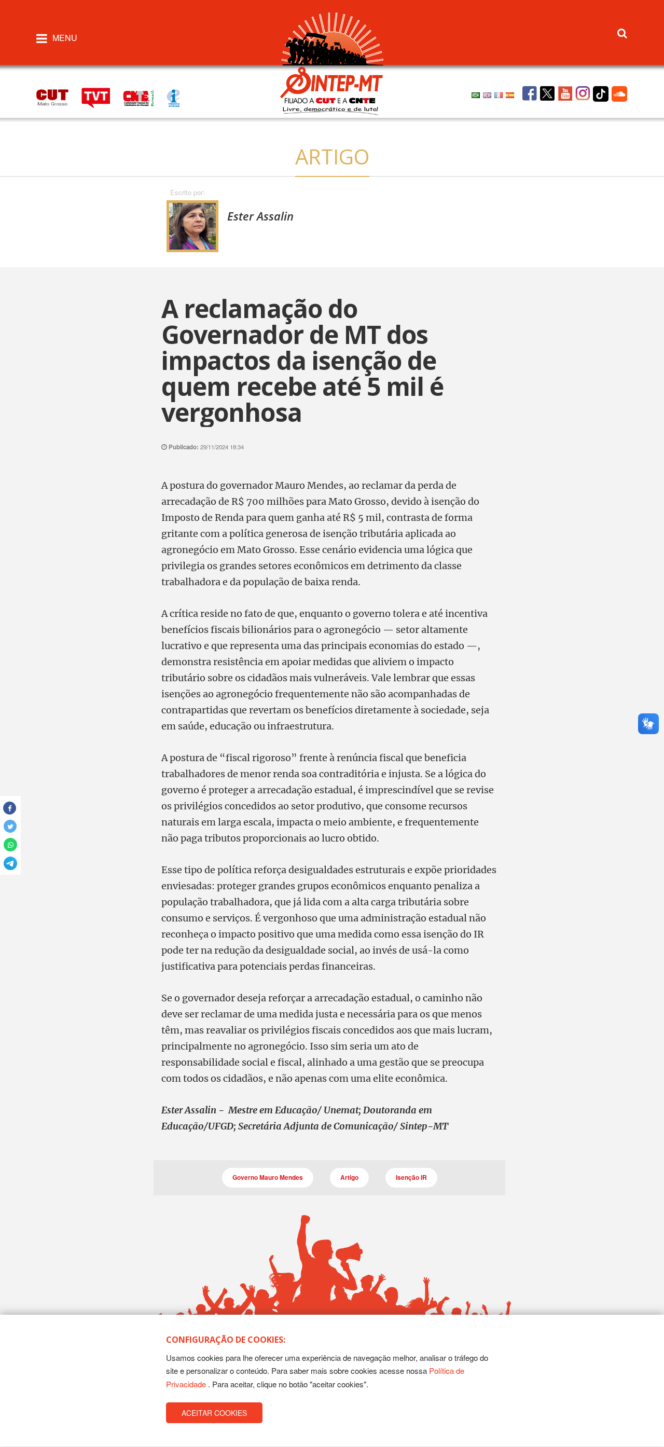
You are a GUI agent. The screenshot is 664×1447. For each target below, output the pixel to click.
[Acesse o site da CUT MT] (57, 96)
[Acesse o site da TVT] (102, 96)
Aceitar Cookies (214, 1413)
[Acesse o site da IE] (178, 96)
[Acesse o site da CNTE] (145, 96)
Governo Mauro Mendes (267, 1177)
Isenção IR (411, 1177)
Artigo (349, 1177)
